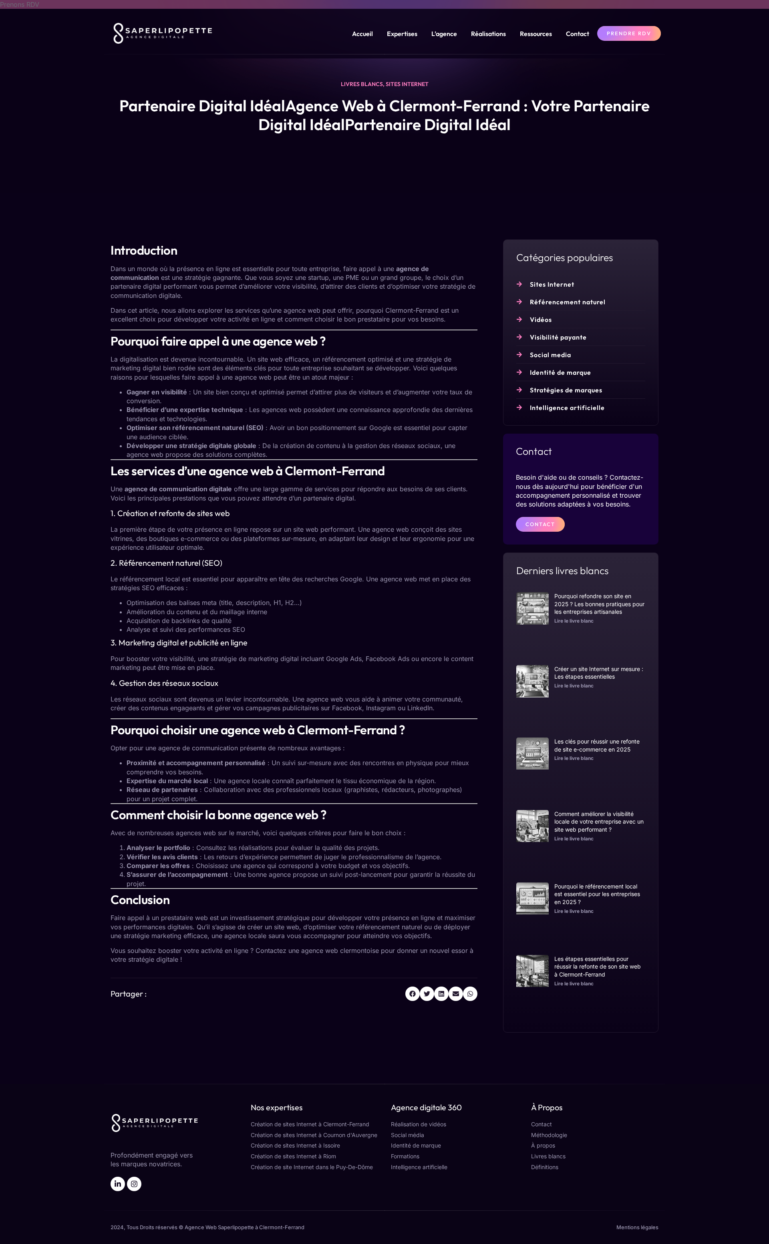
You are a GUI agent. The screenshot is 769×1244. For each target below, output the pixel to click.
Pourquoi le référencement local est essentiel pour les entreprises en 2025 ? (597, 894)
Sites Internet (407, 84)
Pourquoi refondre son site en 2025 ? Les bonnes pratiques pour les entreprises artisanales (599, 604)
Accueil (362, 34)
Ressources (536, 34)
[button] (412, 994)
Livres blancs (362, 84)
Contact (577, 34)
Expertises (402, 34)
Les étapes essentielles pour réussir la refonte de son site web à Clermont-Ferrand (597, 966)
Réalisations (488, 34)
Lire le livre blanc (574, 621)
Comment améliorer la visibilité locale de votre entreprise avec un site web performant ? (599, 821)
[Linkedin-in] (118, 1184)
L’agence (444, 34)
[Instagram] (134, 1184)
